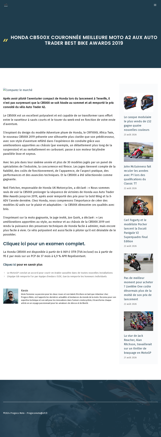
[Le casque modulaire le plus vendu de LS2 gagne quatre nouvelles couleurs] (138, 110)
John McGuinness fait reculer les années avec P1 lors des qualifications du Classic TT (137, 175)
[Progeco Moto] (6, 5)
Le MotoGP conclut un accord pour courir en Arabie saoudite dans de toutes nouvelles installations (60, 272)
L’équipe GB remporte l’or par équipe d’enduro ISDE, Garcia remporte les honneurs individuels (57, 276)
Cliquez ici (9, 264)
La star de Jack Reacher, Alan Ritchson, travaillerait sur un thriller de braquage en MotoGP (138, 344)
